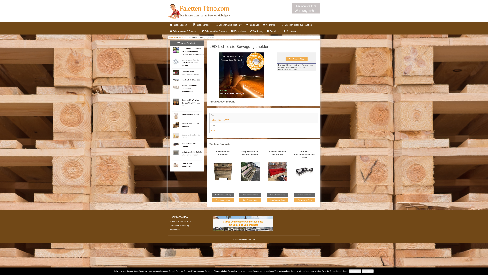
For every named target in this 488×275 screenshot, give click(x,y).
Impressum (175, 230)
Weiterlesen (368, 271)
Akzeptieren (355, 271)
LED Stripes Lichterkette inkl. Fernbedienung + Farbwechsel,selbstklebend (193, 51)
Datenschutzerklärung (179, 226)
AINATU (182, 37)
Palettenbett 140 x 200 (191, 80)
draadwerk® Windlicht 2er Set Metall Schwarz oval (191, 103)
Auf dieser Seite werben (180, 222)
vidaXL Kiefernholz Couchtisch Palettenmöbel (189, 88)
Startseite (173, 37)
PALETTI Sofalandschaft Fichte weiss (304, 154)
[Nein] (485, 271)
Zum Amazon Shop (296, 59)
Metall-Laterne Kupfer (190, 114)
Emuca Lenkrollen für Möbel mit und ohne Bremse (190, 63)
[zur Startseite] (199, 11)
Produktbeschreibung (223, 195)
